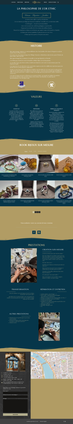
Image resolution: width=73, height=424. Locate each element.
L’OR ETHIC (13, 2)
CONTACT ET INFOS (52, 2)
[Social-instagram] (39, 232)
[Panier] (58, 2)
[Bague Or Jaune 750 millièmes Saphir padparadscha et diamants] (9, 164)
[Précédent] (19, 163)
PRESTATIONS (20, 2)
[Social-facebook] (34, 232)
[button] (39, 212)
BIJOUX (45, 2)
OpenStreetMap (67, 378)
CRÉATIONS (27, 2)
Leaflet (64, 378)
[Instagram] (65, 421)
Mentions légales (43, 421)
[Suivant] (35, 163)
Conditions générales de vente (32, 421)
